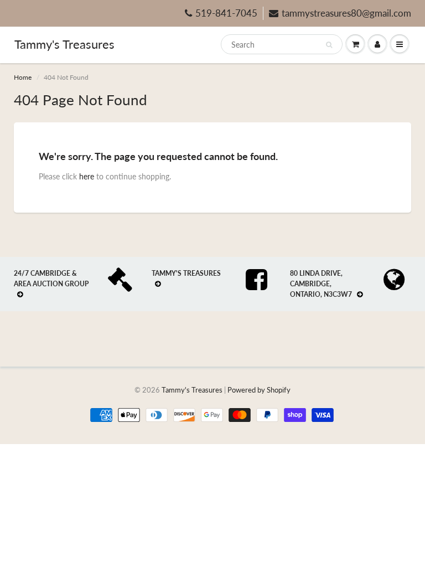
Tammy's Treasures (64, 44)
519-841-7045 (226, 13)
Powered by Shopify (259, 389)
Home (23, 77)
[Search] (329, 45)
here (86, 176)
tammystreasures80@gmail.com (346, 13)
